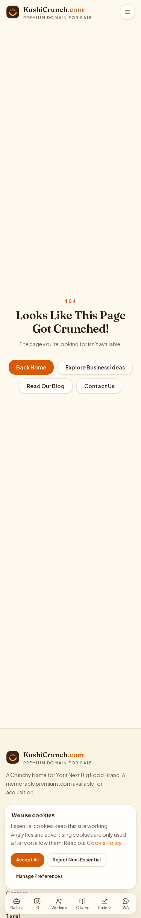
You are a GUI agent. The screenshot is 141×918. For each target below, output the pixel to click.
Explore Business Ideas (95, 367)
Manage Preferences (39, 876)
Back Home (31, 367)
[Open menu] (127, 11)
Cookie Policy (104, 842)
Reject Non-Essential (77, 860)
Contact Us (99, 386)
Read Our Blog (46, 386)
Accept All (27, 860)
